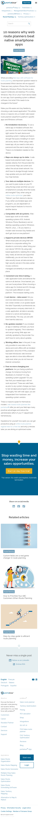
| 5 (15, 14)
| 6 (26, 17)
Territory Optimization (28, 706)
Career (3, 719)
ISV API (22, 725)
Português (5, 686)
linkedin (36, 679)
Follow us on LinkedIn (20, 660)
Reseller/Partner (7, 723)
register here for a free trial (10, 427)
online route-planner (23, 424)
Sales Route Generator (9, 769)
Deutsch (4, 683)
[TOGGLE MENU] (36, 3)
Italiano (11, 683)
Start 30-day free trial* (19, 471)
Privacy (3, 808)
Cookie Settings (6, 811)
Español (13, 686)
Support (4, 734)
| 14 (25, 11)
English (4, 679)
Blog (21, 745)
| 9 (27, 7)
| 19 (9, 17)
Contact (4, 727)
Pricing (22, 710)
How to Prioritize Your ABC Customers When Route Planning (17, 597)
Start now (26, 2)
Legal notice (26, 808)
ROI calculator (25, 714)
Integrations (24, 721)
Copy (24, 506)
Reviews (23, 741)
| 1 (27, 14)
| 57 (13, 7)
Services (4, 730)
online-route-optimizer (14, 195)
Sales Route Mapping (9, 765)
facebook (19, 506)
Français (11, 679)
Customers (5, 715)
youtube (33, 679)
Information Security (14, 808)
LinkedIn (14, 506)
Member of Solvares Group (22, 811)
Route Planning (19, 50)
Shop (22, 718)
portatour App (26, 749)
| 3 (7, 11)
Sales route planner (27, 702)
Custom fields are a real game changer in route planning (16, 557)
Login (27, 765)
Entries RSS (20, 664)
